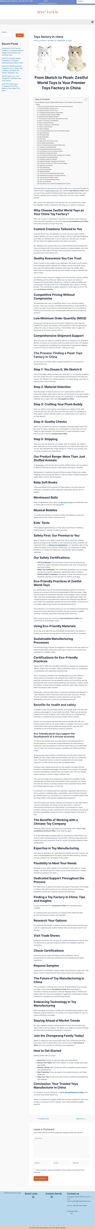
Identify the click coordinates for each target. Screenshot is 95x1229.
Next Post (81, 1118)
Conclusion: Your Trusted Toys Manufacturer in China (55, 183)
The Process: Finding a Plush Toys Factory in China (53, 118)
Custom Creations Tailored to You (48, 108)
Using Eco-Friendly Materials (48, 147)
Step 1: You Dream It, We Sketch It (48, 120)
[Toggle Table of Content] (85, 99)
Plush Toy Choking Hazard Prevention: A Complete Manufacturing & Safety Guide (12, 60)
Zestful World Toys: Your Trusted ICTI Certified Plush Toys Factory (11, 78)
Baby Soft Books (44, 133)
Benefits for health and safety (48, 153)
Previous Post (43, 1118)
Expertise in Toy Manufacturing (49, 157)
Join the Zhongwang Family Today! (49, 179)
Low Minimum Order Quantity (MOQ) (49, 114)
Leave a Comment (40, 40)
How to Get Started (45, 181)
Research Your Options (46, 165)
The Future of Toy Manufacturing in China (52, 173)
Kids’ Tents (42, 139)
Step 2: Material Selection (46, 122)
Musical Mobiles (44, 137)
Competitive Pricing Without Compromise (51, 112)
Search (4, 32)
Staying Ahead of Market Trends (49, 177)
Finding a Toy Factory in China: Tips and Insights (53, 163)
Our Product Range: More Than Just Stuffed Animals (54, 131)
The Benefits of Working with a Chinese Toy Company (55, 155)
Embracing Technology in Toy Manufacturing (52, 175)
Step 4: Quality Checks (45, 127)
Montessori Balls (44, 135)
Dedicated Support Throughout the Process (52, 161)
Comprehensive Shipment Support (49, 116)
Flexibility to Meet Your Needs (48, 159)
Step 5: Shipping (44, 129)
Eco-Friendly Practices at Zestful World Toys (52, 145)
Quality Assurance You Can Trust (48, 110)
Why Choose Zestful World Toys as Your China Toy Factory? (56, 106)
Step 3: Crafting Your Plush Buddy (49, 124)
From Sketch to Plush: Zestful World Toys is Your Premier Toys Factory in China (59, 103)
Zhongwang (40, 465)
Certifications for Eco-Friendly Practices (51, 151)
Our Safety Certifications (47, 143)
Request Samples (45, 171)
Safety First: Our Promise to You (49, 141)
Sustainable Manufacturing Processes (51, 149)
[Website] (80, 1163)
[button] (92, 22)
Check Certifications (46, 169)
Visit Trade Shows (45, 167)
